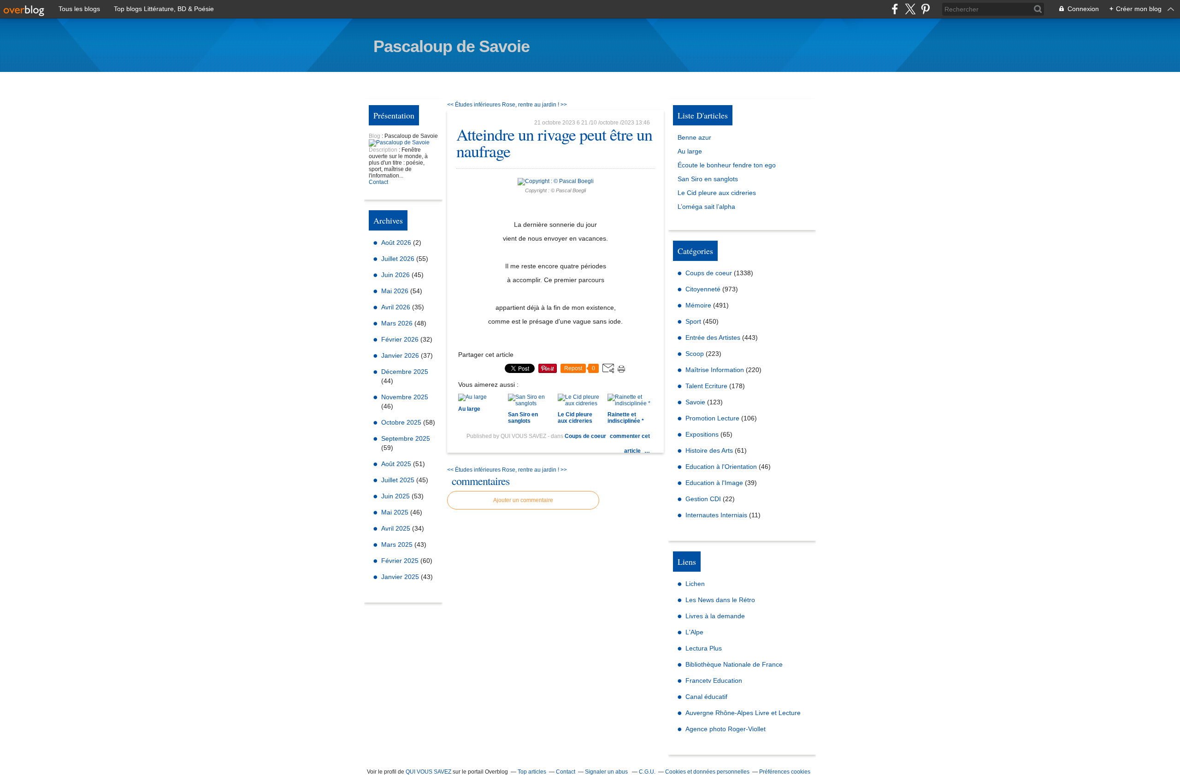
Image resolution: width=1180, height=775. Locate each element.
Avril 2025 (396, 528)
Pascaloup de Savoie (451, 46)
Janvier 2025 (401, 576)
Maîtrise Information (714, 369)
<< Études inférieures (474, 104)
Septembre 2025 (405, 438)
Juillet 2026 (398, 258)
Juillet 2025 (398, 480)
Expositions (702, 434)
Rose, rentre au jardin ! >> (534, 104)
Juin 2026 (396, 274)
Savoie (695, 402)
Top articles (532, 772)
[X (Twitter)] (910, 9)
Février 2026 (400, 339)
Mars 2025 (397, 544)
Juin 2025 (396, 496)
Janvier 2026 (401, 355)
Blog (374, 136)
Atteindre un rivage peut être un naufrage (554, 142)
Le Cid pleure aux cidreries (717, 192)
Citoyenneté (702, 289)
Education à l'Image (714, 482)
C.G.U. (647, 772)
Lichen (695, 583)
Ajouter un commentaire (523, 500)
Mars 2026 (397, 323)
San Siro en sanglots (708, 179)
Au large (690, 151)
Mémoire (698, 305)
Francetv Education (713, 680)
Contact (378, 182)
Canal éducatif (706, 696)
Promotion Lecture (712, 418)
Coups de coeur (585, 436)
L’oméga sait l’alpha (706, 206)
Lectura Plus (703, 648)
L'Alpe (694, 632)
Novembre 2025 (404, 397)
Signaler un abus (607, 772)
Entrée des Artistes (712, 337)
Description (384, 150)
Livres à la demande (715, 616)
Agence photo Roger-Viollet (725, 729)
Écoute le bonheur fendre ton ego (727, 165)
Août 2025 (397, 463)
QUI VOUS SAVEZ (428, 772)
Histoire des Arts (709, 450)
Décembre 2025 (404, 371)
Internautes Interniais (716, 515)
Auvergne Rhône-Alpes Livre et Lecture (743, 712)
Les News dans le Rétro (720, 599)
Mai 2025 (395, 512)
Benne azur (694, 137)
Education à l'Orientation (721, 466)
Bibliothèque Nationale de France (734, 664)
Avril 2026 (396, 307)
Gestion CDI (703, 499)
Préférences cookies (784, 772)
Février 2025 (400, 560)
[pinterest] (925, 9)
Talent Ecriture (706, 386)
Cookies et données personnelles (707, 772)
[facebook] (895, 9)
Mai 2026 (395, 291)
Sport (693, 321)
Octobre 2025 (402, 422)
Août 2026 (397, 242)
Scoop (694, 353)
